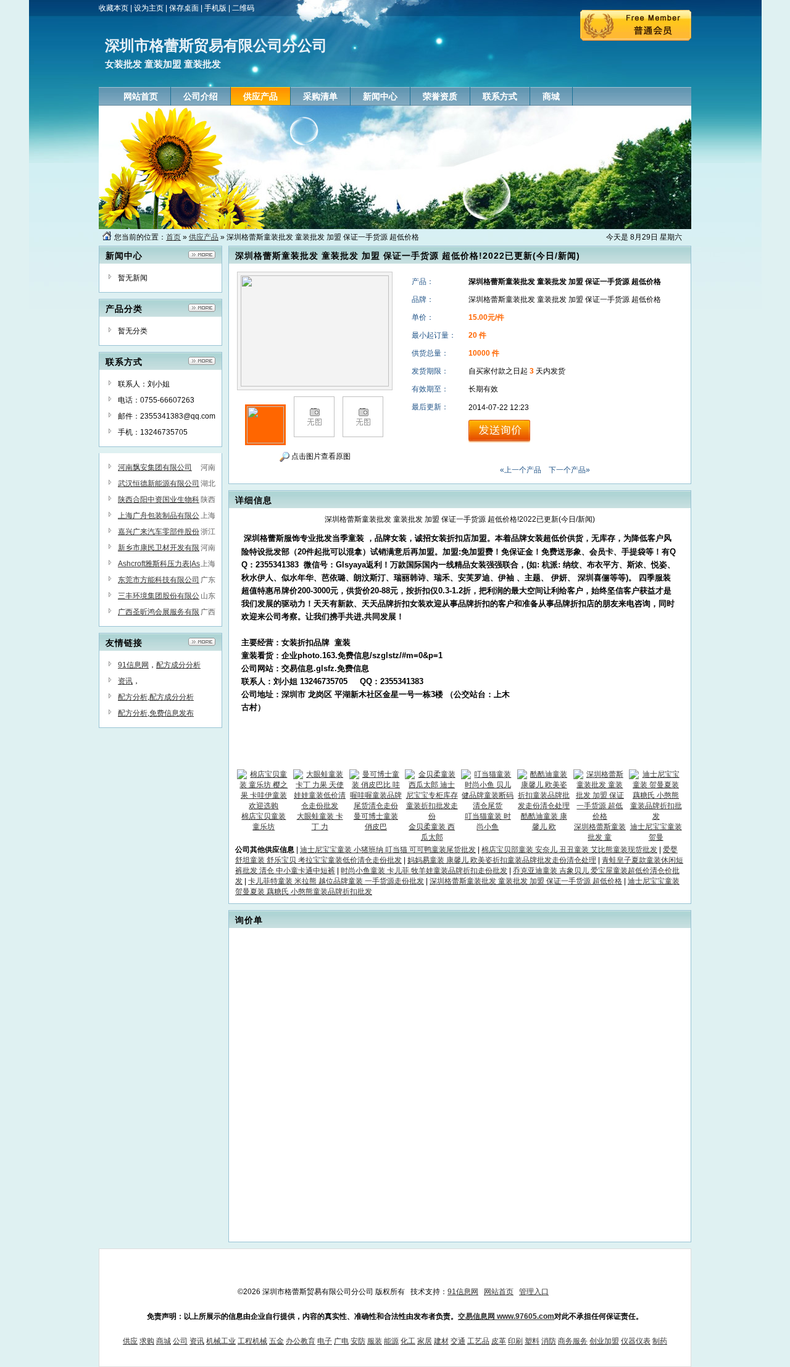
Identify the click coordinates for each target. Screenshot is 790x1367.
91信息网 (133, 665)
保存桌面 (184, 8)
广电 (341, 1341)
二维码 (243, 8)
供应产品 (203, 237)
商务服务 (573, 1341)
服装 (374, 1341)
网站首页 (499, 1291)
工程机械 (252, 1341)
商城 (163, 1341)
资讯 (125, 681)
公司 (180, 1341)
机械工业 (221, 1341)
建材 (441, 1341)
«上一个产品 (520, 470)
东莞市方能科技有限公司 (158, 579)
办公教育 (300, 1341)
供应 (130, 1341)
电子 (324, 1341)
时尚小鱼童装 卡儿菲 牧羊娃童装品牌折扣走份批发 (424, 870)
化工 (408, 1341)
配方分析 (133, 697)
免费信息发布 (171, 713)
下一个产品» (569, 470)
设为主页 (149, 8)
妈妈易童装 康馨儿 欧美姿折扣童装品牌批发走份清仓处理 (501, 860)
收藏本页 (113, 8)
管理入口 (534, 1291)
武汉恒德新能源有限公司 (158, 483)
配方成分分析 (178, 665)
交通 (458, 1341)
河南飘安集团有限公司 (155, 467)
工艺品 (478, 1341)
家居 (424, 1341)
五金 (276, 1341)
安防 (358, 1341)
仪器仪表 (636, 1341)
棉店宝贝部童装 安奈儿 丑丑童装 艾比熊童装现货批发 (569, 849)
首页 (173, 237)
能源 (391, 1341)
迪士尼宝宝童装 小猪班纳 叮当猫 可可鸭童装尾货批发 (388, 849)
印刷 (515, 1341)
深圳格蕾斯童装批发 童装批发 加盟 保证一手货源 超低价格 (526, 881)
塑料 (532, 1341)
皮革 (498, 1341)
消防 (548, 1341)
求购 (146, 1341)
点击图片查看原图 (320, 456)
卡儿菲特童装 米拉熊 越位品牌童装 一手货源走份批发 (336, 881)
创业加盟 (604, 1341)
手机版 (215, 8)
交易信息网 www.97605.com (506, 1316)
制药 (659, 1341)
